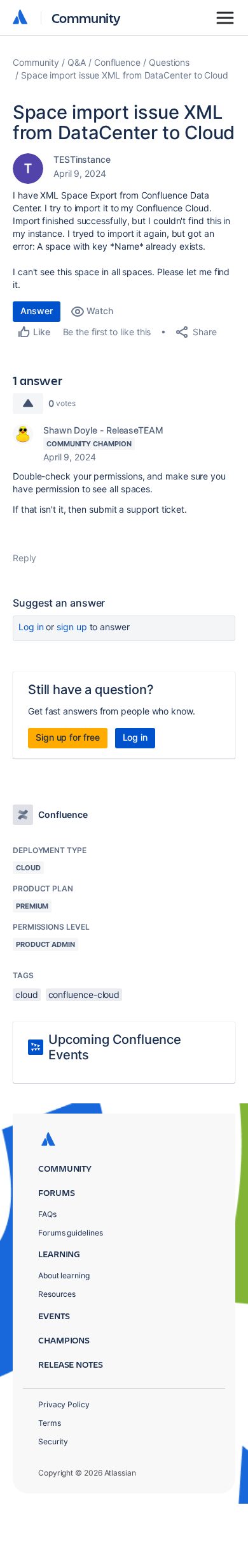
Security (53, 1441)
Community (86, 17)
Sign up (71, 626)
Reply (24, 557)
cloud (26, 994)
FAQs (47, 1214)
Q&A (76, 62)
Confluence (117, 62)
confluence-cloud (84, 994)
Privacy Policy (64, 1404)
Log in (31, 626)
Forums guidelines (70, 1232)
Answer (36, 310)
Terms (49, 1423)
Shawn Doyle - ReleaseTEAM (103, 430)
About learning (64, 1275)
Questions (169, 62)
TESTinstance (82, 159)
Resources (57, 1294)
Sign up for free (68, 737)
